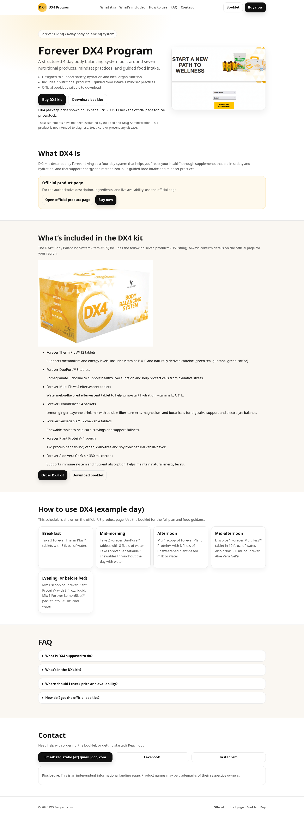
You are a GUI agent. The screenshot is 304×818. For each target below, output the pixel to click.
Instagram (229, 757)
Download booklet (87, 99)
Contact (187, 7)
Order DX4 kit (52, 475)
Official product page (229, 807)
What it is (108, 7)
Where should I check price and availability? (81, 683)
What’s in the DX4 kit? (63, 669)
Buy (263, 807)
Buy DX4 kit (52, 99)
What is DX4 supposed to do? (69, 656)
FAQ (174, 7)
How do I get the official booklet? (72, 697)
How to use (158, 7)
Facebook (152, 757)
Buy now (255, 7)
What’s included (132, 7)
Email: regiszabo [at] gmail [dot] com (75, 757)
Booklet (232, 7)
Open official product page (67, 199)
